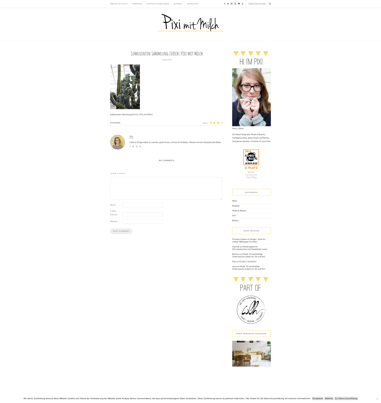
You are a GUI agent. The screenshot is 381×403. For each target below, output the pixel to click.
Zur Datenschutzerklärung (346, 398)
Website (113, 221)
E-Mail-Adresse (114, 213)
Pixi (131, 137)
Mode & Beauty (239, 210)
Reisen (235, 220)
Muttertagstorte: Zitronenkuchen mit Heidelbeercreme (249, 247)
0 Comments (115, 122)
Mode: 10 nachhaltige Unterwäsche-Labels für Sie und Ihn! (249, 255)
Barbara (236, 254)
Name (113, 205)
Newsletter (192, 4)
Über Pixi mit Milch (119, 4)
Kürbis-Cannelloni (247, 261)
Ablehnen (329, 398)
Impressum (137, 4)
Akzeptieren (318, 398)
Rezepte (235, 205)
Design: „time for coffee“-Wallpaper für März (249, 240)
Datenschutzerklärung (158, 4)
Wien (234, 200)
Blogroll (178, 4)
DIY (234, 215)
